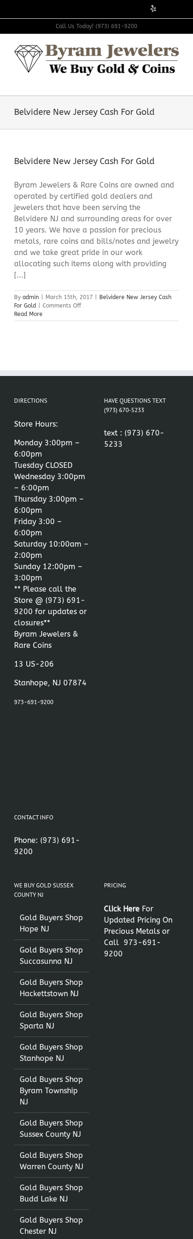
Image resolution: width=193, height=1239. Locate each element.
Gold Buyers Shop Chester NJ (51, 1226)
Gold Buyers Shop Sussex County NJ (51, 1129)
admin (30, 297)
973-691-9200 (33, 702)
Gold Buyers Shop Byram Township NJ (51, 1090)
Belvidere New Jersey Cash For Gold (84, 161)
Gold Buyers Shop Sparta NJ (51, 1020)
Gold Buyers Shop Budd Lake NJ (51, 1193)
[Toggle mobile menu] (175, 81)
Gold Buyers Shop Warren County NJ (51, 1161)
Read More (28, 314)
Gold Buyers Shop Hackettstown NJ (51, 988)
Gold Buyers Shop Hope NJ (51, 923)
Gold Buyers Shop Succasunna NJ (51, 956)
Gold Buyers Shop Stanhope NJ (51, 1053)
